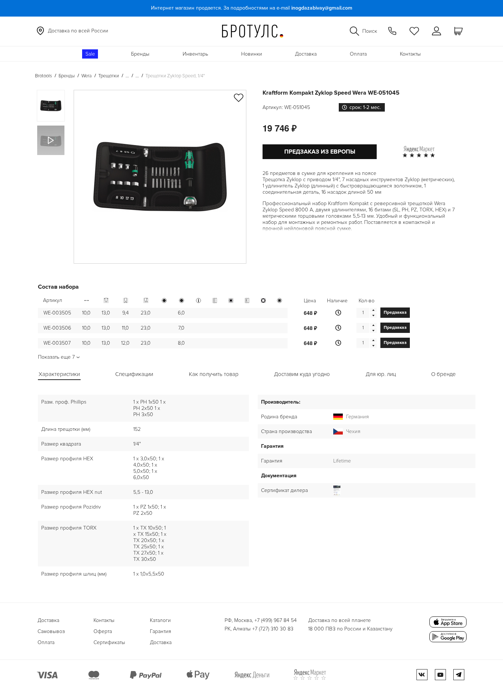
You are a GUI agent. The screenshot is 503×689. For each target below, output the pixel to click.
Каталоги (160, 620)
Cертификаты (109, 642)
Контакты (410, 54)
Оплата (358, 54)
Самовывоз (51, 631)
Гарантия (160, 631)
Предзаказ (395, 312)
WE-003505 (57, 313)
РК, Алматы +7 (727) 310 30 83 (259, 629)
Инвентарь (195, 54)
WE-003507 (57, 343)
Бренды (140, 54)
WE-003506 (57, 328)
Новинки (251, 54)
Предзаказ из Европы (319, 151)
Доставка (306, 54)
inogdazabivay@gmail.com (321, 8)
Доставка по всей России (78, 31)
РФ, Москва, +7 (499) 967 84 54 (261, 620)
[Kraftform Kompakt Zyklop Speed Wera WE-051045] (160, 176)
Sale (90, 54)
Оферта (103, 631)
